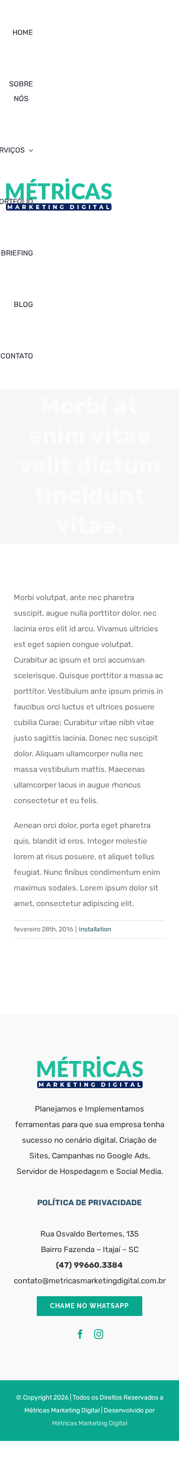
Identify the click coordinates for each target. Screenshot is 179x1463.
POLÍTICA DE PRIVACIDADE (89, 1202)
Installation (95, 929)
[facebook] (80, 1334)
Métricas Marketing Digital (89, 1423)
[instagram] (98, 1334)
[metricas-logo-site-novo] (90, 1059)
